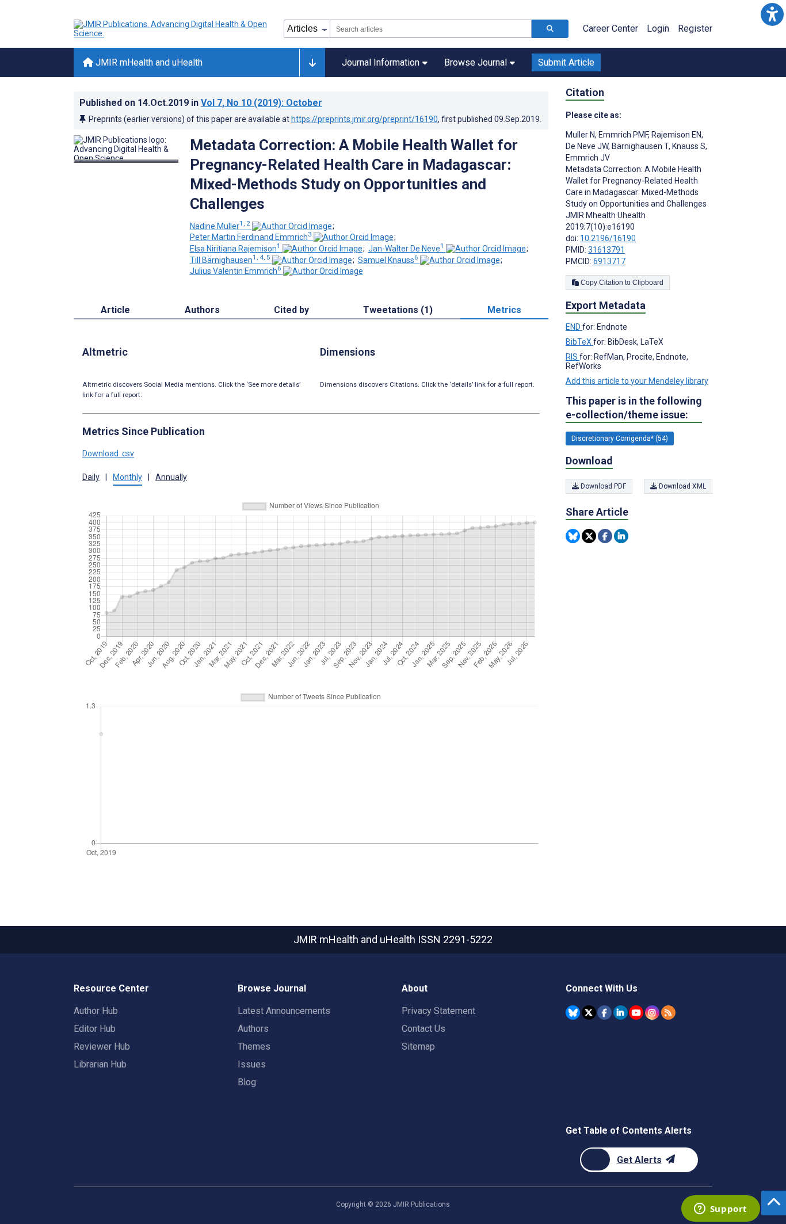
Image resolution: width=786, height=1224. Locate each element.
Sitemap (418, 1046)
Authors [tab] (202, 309)
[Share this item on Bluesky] (573, 536)
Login (658, 28)
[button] (772, 14)
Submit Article (566, 62)
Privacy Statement (438, 1010)
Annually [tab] (171, 477)
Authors (253, 1028)
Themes (254, 1046)
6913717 (609, 261)
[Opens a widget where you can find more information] (720, 1209)
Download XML (681, 486)
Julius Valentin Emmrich (235, 271)
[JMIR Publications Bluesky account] (573, 1012)
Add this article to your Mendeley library (637, 381)
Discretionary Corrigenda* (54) (619, 438)
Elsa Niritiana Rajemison (235, 248)
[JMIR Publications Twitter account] (589, 1012)
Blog (247, 1082)
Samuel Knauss (388, 260)
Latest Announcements (284, 1010)
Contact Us (423, 1028)
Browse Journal (475, 62)
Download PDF (602, 486)
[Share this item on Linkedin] (621, 536)
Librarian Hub (100, 1064)
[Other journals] (312, 63)
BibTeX (579, 341)
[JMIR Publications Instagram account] (652, 1012)
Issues (252, 1064)
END (574, 326)
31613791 (606, 249)
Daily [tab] (91, 477)
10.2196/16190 (608, 238)
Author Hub (96, 1010)
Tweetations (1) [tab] (398, 309)
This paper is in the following (634, 408)
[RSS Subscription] (668, 1012)
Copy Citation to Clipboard (621, 283)
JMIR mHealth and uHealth (148, 62)
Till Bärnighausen (230, 260)
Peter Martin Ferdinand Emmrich (251, 237)
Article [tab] (115, 309)
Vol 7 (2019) (261, 102)
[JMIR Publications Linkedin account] (620, 1012)
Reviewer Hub (102, 1046)
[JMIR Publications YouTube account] (636, 1012)
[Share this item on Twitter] (589, 536)
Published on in (200, 102)
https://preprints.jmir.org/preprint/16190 (364, 119)
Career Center (610, 28)
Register (695, 28)
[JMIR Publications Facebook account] (604, 1012)
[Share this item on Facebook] (605, 536)
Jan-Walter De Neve (406, 248)
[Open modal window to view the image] (126, 161)
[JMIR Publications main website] (171, 29)
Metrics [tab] (504, 309)
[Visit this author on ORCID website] (292, 226)
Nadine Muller (220, 226)
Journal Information (380, 62)
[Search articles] (550, 29)
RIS (572, 356)
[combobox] (431, 29)
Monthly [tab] (127, 477)
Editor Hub (95, 1028)
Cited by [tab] (291, 309)
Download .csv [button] (108, 453)
